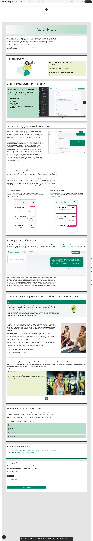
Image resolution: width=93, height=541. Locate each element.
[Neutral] (13, 472)
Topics (79, 1)
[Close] (71, 539)
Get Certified (30, 1)
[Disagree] (10, 472)
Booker (36, 1)
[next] (46, 398)
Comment (10, 476)
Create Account (45, 1)
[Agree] (15, 472)
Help (40, 1)
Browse (18, 1)
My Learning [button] (23, 1)
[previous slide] (40, 102)
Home (13, 1)
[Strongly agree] (17, 472)
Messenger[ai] (4, 4)
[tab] (46, 302)
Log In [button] (88, 1)
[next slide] (84, 102)
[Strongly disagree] (8, 472)
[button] (91, 258)
